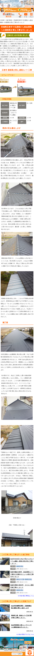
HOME (2, 20)
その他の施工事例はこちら (26, 596)
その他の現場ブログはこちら (25, 634)
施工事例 (9, 20)
